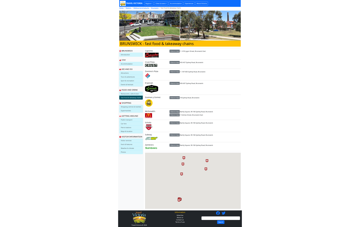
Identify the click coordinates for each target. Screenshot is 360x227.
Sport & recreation (127, 81)
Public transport (126, 120)
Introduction (125, 55)
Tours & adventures (128, 77)
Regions (128, 8)
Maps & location (126, 131)
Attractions (125, 73)
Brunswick (155, 8)
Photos (123, 152)
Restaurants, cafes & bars (130, 94)
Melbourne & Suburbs (141, 8)
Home (121, 8)
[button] (205, 169)
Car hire (123, 124)
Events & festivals (127, 85)
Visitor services (126, 141)
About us (180, 217)
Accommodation (176, 3)
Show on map (174, 51)
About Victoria (202, 3)
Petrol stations (126, 127)
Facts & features (126, 144)
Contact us (180, 220)
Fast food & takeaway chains (131, 98)
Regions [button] (148, 3)
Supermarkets (126, 111)
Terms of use (180, 222)
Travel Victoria (134, 3)
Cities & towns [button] (161, 3)
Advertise (180, 215)
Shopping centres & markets (131, 107)
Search (220, 222)
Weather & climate (127, 148)
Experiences (189, 3)
